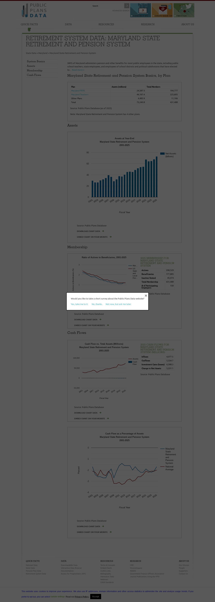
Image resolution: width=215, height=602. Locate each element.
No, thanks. (97, 304)
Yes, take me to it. (79, 304)
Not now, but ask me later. (118, 304)
